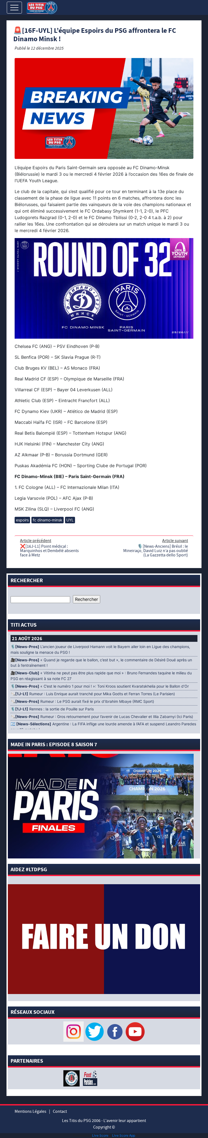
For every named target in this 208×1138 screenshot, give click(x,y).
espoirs (22, 520)
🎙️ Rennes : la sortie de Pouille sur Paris (52, 709)
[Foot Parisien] (89, 1078)
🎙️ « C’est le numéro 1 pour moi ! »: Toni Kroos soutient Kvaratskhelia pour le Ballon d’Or (100, 686)
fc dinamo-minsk (47, 520)
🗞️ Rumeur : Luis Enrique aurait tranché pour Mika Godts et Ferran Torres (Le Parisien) (93, 694)
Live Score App (123, 1135)
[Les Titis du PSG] (42, 7)
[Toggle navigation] (14, 8)
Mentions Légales (30, 1111)
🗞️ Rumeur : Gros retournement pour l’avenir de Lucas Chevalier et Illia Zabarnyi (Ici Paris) (102, 716)
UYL (70, 520)
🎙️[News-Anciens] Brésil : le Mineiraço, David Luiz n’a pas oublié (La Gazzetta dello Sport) (155, 551)
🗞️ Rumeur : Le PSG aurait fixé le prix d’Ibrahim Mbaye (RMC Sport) (82, 701)
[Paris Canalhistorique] (72, 1078)
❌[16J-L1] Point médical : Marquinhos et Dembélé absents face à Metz (49, 551)
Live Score (100, 1135)
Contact (60, 1111)
